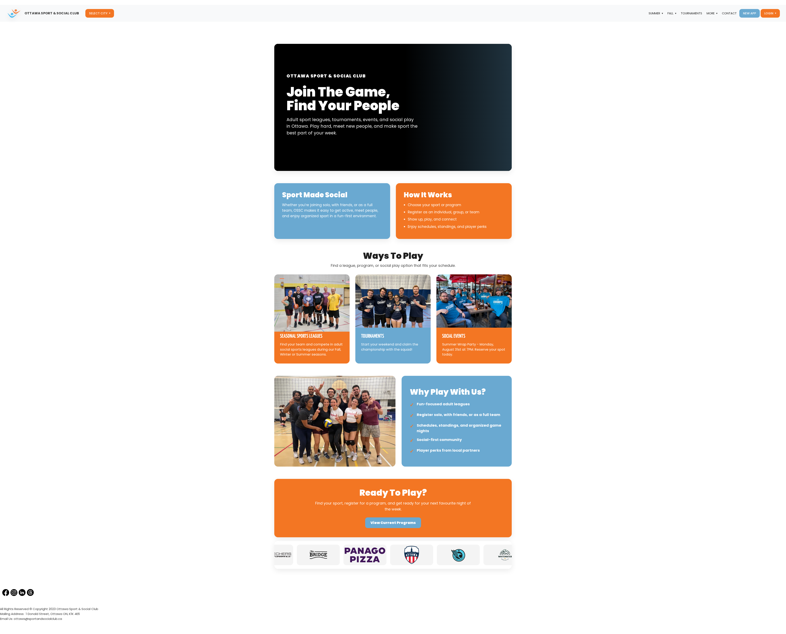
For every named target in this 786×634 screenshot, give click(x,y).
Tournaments (691, 13)
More (711, 13)
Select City (98, 13)
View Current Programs (393, 522)
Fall (670, 13)
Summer (654, 13)
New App (749, 13)
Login (768, 13)
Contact (729, 13)
